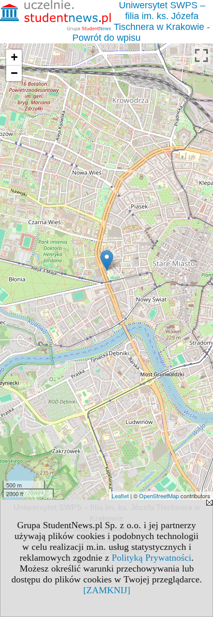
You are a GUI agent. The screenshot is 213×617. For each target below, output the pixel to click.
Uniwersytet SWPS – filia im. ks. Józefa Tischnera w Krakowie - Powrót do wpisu (141, 21)
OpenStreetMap (159, 496)
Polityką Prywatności (151, 557)
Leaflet (120, 496)
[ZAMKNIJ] (106, 590)
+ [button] (14, 57)
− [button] (14, 73)
